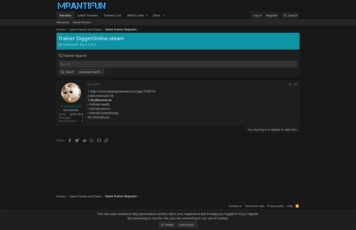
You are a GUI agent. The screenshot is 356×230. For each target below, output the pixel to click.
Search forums (81, 22)
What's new (135, 15)
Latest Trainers (87, 15)
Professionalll (69, 44)
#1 (295, 84)
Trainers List (112, 15)
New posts (62, 22)
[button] (147, 15)
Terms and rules (254, 206)
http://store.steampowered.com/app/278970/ (123, 91)
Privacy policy (275, 206)
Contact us (235, 206)
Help (290, 206)
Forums (65, 15)
